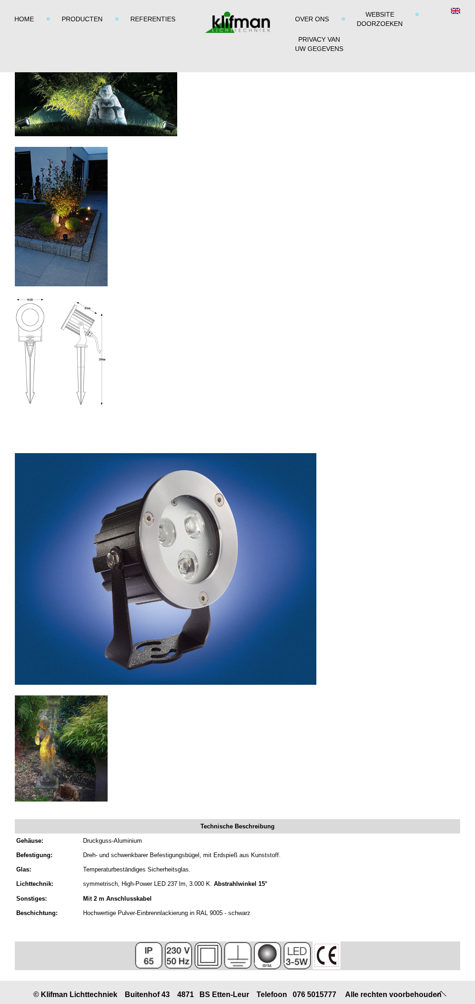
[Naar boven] (441, 992)
